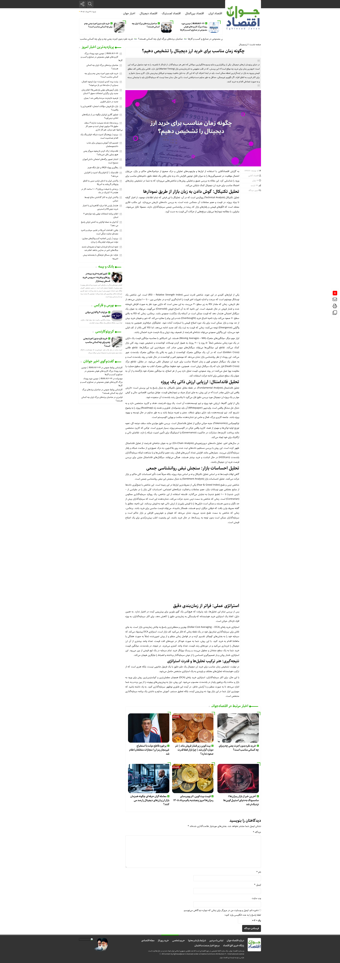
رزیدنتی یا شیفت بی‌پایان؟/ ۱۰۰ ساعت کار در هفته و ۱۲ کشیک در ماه (99, 190)
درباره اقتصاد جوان (235, 940)
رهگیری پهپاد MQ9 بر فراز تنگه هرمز (103, 167)
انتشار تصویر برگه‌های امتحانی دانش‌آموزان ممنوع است (100, 161)
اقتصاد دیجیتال (148, 13)
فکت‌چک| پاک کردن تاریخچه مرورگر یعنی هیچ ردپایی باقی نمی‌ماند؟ (100, 152)
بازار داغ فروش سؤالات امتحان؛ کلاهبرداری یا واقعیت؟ (99, 108)
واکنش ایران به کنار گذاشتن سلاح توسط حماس (101, 199)
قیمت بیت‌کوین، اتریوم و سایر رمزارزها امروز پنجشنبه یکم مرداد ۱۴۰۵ (193, 798)
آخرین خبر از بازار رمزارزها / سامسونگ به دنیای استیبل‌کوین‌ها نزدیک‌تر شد (241, 800)
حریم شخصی (178, 940)
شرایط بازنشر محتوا (197, 940)
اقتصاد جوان (224, 957)
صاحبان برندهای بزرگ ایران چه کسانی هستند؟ (146, 25)
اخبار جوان (129, 13)
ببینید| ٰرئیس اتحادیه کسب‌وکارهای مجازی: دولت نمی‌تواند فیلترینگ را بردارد (100, 240)
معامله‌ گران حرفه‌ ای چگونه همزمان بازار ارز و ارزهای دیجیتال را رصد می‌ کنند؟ (149, 800)
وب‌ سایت (256, 898)
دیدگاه (257, 832)
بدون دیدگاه (253, 190)
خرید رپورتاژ (163, 940)
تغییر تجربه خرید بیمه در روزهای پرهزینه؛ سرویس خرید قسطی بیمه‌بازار (96, 277)
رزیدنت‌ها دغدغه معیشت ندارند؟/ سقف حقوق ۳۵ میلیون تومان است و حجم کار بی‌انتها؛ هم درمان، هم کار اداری (103, 126)
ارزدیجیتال (243, 44)
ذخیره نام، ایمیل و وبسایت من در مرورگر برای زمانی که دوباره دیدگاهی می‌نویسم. (221, 910)
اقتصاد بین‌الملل (194, 13)
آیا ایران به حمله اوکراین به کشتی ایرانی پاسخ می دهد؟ (99, 223)
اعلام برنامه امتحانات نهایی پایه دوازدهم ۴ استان (100, 215)
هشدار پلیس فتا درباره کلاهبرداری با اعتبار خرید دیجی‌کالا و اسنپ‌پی (100, 207)
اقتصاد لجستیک (171, 13)
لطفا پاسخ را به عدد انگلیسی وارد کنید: (242, 915)
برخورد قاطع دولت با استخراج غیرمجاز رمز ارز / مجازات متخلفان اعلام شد (149, 750)
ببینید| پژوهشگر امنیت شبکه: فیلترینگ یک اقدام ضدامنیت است (99, 136)
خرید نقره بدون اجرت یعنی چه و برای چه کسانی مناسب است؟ (98, 25)
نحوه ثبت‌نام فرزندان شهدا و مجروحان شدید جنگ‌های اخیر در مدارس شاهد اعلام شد (100, 248)
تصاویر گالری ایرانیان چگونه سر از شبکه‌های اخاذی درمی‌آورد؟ (100, 116)
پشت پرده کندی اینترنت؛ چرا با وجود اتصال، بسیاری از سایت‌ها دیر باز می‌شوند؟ (99, 83)
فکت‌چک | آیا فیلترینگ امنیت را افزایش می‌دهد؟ (101, 174)
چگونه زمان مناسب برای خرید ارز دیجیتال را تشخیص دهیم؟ (193, 51)
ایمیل (257, 885)
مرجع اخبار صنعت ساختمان (207, 945)
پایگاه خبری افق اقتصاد (233, 945)
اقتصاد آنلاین (253, 175)
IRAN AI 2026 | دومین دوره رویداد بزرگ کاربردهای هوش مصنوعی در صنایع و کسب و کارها (193, 27)
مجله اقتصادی (148, 940)
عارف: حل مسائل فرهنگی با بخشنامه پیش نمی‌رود (100, 256)
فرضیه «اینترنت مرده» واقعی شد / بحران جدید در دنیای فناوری (101, 99)
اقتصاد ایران (215, 13)
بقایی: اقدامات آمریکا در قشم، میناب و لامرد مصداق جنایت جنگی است (99, 232)
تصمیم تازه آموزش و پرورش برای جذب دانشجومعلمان (102, 144)
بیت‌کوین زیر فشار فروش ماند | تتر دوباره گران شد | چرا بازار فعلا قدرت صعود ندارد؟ (194, 750)
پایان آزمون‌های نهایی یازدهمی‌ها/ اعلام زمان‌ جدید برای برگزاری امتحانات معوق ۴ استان (100, 91)
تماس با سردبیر (216, 940)
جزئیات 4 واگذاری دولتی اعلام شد (97, 314)
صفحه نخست (255, 44)
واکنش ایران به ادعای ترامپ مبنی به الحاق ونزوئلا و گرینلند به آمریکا (100, 182)
